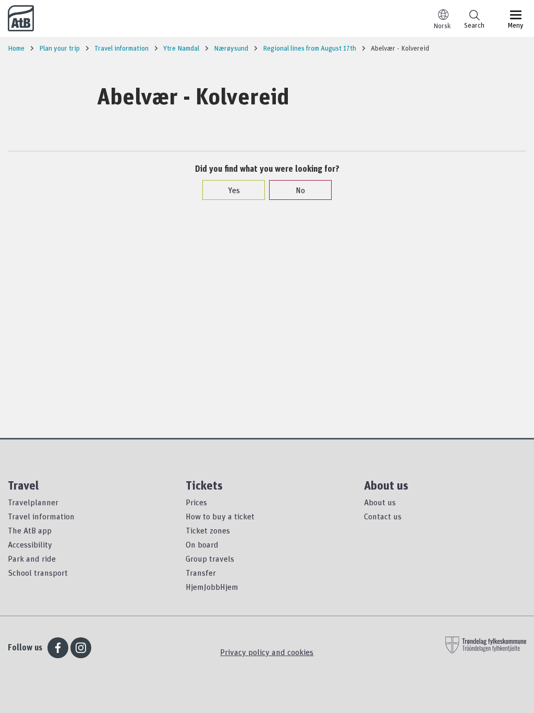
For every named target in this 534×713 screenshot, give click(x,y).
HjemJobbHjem (212, 586)
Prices (196, 502)
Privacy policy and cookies (266, 652)
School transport (38, 572)
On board (202, 544)
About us (380, 502)
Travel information (41, 516)
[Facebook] (57, 647)
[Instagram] (80, 647)
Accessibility (30, 544)
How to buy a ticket (220, 516)
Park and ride (32, 558)
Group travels (210, 558)
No (300, 190)
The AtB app (30, 530)
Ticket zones (208, 530)
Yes (234, 190)
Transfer (201, 572)
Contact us (383, 516)
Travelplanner (33, 502)
